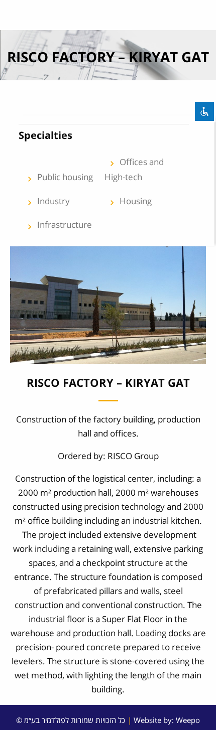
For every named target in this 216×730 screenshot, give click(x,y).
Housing (129, 201)
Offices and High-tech (134, 169)
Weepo (188, 720)
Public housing (59, 177)
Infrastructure (58, 225)
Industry (47, 201)
